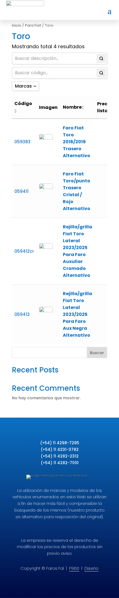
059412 (22, 314)
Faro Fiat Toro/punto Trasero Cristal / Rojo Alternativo (76, 191)
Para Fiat (33, 25)
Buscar (97, 353)
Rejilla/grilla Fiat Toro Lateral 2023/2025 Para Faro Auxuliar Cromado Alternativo (77, 251)
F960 (74, 568)
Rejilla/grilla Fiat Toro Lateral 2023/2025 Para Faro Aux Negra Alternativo (77, 314)
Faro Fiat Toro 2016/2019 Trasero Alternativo (76, 142)
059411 (21, 191)
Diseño (91, 568)
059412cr (24, 251)
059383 (22, 142)
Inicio (16, 25)
